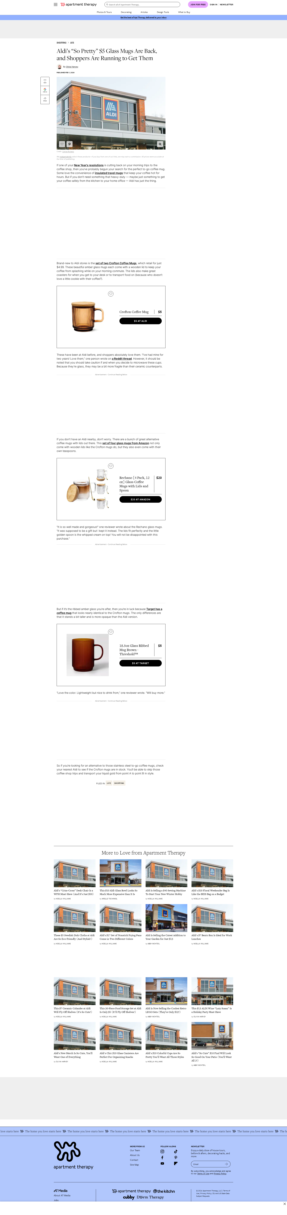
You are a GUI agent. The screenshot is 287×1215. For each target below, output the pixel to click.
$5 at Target (140, 663)
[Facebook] (162, 1157)
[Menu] (55, 4)
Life (72, 42)
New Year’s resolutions (89, 165)
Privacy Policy (220, 1173)
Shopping (61, 42)
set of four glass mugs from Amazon (125, 443)
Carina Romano (68, 151)
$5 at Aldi (140, 321)
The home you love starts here (26, 1131)
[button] (160, 144)
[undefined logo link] (79, 4)
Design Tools (163, 12)
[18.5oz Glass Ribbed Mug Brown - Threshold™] (87, 655)
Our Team (135, 1150)
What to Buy (184, 12)
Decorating (126, 12)
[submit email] (226, 1164)
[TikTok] (176, 1151)
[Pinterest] (176, 1157)
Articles (144, 12)
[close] (284, 1204)
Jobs (56, 1200)
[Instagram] (162, 1151)
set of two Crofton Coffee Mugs (116, 263)
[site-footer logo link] (60, 1191)
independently (66, 157)
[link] (75, 892)
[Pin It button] (69, 144)
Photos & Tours (104, 12)
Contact (134, 1160)
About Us (135, 1155)
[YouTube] (162, 1163)
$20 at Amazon (140, 499)
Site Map (134, 1164)
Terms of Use (203, 1173)
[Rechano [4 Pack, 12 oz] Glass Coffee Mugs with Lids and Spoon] (87, 489)
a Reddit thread (122, 358)
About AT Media (62, 1195)
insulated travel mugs (109, 173)
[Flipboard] (176, 1163)
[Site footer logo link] (90, 1154)
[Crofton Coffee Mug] (87, 317)
